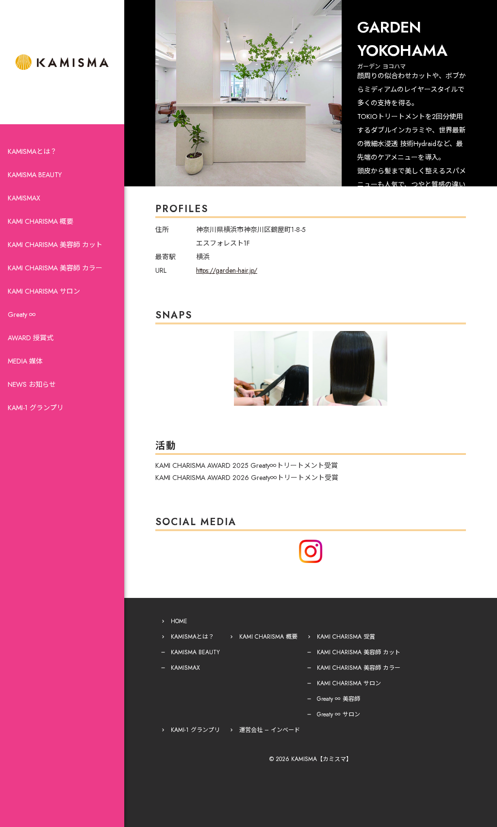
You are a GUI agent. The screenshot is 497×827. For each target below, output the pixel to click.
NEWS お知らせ (32, 384)
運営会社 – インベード (269, 730)
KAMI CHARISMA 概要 (40, 221)
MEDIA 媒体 (25, 361)
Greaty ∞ (22, 314)
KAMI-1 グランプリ (36, 408)
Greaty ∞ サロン (338, 714)
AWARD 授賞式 (30, 338)
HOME (179, 621)
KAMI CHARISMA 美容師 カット (55, 244)
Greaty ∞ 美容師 (338, 699)
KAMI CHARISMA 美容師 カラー (55, 268)
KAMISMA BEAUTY (35, 175)
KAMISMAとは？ (32, 151)
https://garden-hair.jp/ (226, 270)
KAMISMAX (24, 198)
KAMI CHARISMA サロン (44, 291)
